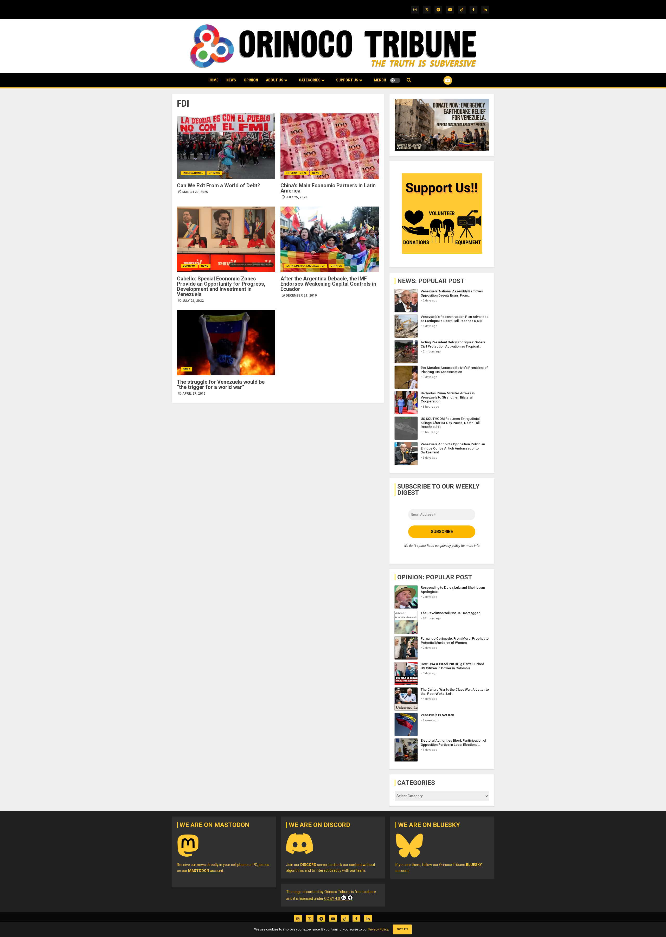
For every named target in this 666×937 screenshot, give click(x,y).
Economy (189, 266)
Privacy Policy (378, 929)
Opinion (251, 80)
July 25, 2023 (297, 197)
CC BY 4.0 (332, 898)
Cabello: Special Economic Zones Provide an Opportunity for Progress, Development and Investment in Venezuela (221, 286)
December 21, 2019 (301, 295)
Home (213, 80)
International (193, 173)
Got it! (402, 929)
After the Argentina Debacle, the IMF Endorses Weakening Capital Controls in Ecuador (328, 283)
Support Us (347, 80)
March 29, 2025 (195, 192)
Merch (380, 80)
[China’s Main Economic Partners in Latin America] (329, 146)
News (231, 80)
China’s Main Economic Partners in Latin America (328, 188)
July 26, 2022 (193, 301)
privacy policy (450, 546)
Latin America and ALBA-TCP (305, 266)
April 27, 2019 (194, 393)
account (205, 871)
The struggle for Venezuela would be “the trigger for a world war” (221, 384)
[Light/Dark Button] (395, 80)
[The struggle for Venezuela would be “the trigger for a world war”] (226, 342)
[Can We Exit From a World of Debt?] (226, 146)
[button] (409, 80)
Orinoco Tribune (337, 892)
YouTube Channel (439, 80)
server (314, 865)
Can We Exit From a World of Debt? (218, 185)
